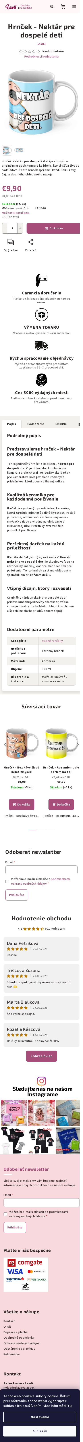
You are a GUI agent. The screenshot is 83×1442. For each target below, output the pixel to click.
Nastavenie (40, 1417)
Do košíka (56, 228)
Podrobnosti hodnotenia (41, 57)
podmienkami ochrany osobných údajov (40, 881)
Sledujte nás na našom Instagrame (43, 1091)
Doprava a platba (15, 1332)
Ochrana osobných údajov (22, 1343)
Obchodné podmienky (19, 1338)
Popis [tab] (11, 424)
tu (70, 1405)
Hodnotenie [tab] (35, 424)
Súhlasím (40, 1431)
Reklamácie (12, 1354)
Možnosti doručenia (15, 213)
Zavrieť (45, 244)
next (77, 744)
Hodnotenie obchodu (41, 918)
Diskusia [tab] (61, 424)
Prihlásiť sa (16, 895)
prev (5, 744)
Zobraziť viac (41, 1056)
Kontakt (9, 1321)
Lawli (41, 44)
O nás (7, 1327)
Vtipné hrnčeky (52, 641)
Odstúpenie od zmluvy (19, 1349)
